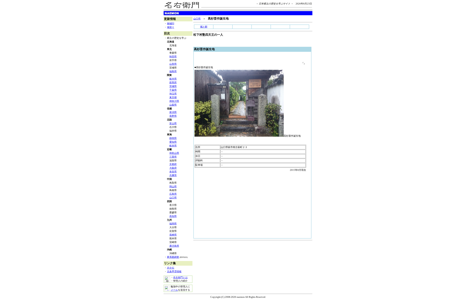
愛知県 (173, 142)
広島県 (173, 194)
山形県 (173, 64)
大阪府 (173, 168)
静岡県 (173, 138)
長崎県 (173, 234)
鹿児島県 (174, 245)
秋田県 (173, 56)
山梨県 (173, 104)
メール (174, 289)
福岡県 (173, 223)
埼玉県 (173, 93)
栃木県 (173, 78)
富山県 (173, 123)
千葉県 (173, 90)
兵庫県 (173, 175)
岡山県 (173, 186)
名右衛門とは (180, 277)
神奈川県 (174, 101)
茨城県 (173, 86)
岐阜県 (173, 145)
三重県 (173, 156)
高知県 (173, 216)
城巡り (170, 27)
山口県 (173, 197)
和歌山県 (174, 153)
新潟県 (173, 112)
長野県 (173, 116)
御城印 (170, 23)
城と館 (203, 26)
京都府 (173, 164)
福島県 (173, 71)
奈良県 (173, 171)
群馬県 (173, 82)
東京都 (173, 97)
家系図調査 (173, 257)
